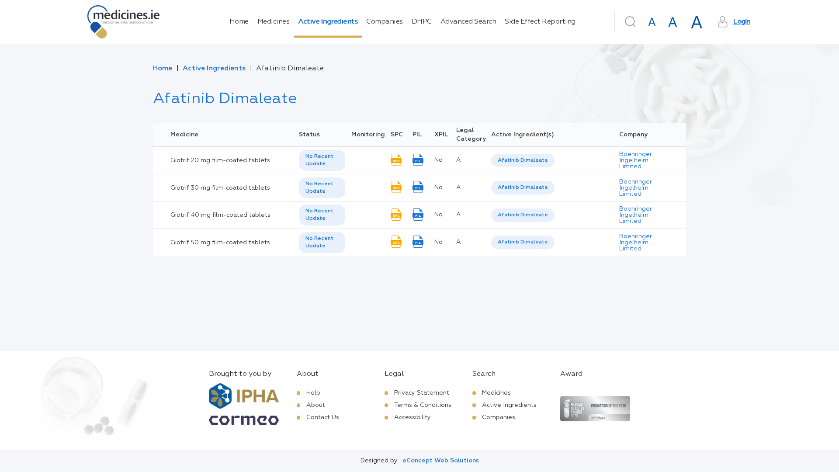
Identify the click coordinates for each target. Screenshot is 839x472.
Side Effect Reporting (540, 21)
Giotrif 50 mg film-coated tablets (220, 242)
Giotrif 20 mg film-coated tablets (220, 160)
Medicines (273, 21)
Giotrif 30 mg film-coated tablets (220, 188)
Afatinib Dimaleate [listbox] (523, 160)
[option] (523, 160)
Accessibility (412, 417)
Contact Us (322, 417)
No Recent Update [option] (319, 160)
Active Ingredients (327, 21)
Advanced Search (468, 21)
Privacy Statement (421, 393)
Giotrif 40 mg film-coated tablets (220, 215)
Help (313, 393)
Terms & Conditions (422, 405)
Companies (384, 21)
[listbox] (322, 160)
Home (239, 21)
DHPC (422, 21)
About (315, 405)
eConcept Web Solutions (440, 461)
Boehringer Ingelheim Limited (635, 160)
